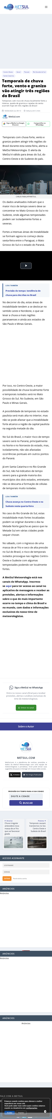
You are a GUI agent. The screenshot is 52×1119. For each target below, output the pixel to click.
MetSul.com (14, 117)
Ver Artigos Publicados (34, 775)
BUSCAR (28, 803)
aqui (8, 586)
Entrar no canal (27, 707)
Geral (18, 72)
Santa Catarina (8, 76)
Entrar (7, 878)
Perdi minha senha (20, 878)
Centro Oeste (8, 72)
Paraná (26, 72)
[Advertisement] (26, 41)
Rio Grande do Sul (39, 72)
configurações (31, 1108)
